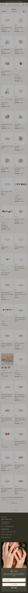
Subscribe (14, 584)
